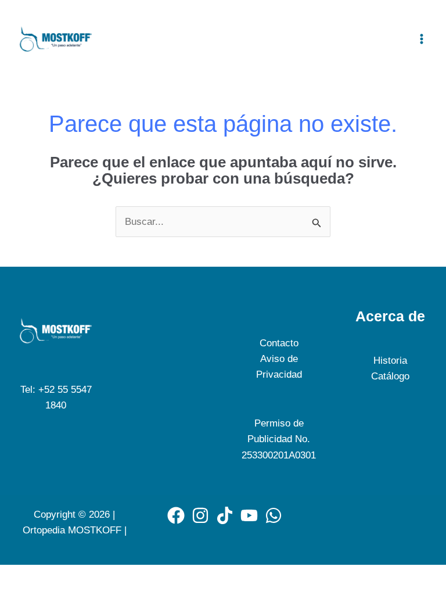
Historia (390, 360)
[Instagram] (200, 515)
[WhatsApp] (273, 515)
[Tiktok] (224, 515)
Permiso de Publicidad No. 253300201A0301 (279, 439)
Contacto (279, 343)
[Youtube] (249, 515)
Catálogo (390, 376)
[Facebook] (176, 515)
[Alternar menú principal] (421, 39)
